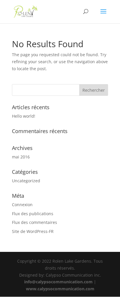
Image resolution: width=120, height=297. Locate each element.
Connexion (22, 204)
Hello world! (23, 116)
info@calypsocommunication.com (58, 281)
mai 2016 (21, 157)
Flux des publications (32, 213)
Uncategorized (26, 180)
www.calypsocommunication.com (60, 288)
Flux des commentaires (34, 222)
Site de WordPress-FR (33, 231)
